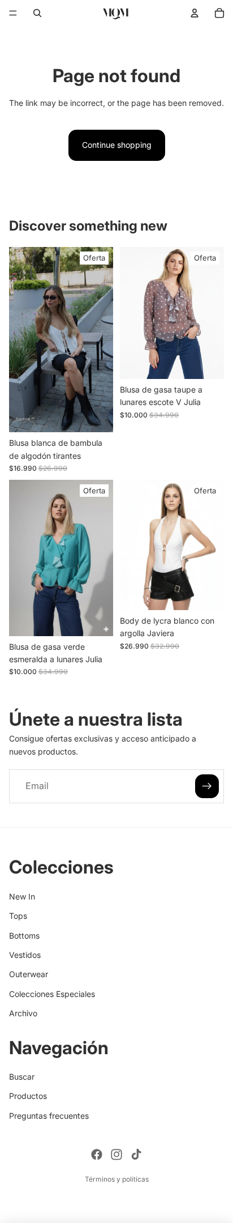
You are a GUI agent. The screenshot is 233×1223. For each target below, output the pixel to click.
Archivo (23, 1013)
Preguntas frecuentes (49, 1115)
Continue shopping (117, 145)
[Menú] (13, 13)
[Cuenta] (194, 13)
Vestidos (25, 955)
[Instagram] (116, 1154)
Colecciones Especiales (52, 993)
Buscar (21, 1076)
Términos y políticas (117, 1179)
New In (22, 896)
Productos (28, 1096)
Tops (18, 916)
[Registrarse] (207, 787)
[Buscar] (37, 13)
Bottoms (24, 935)
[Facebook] (96, 1154)
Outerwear (28, 974)
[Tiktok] (136, 1154)
